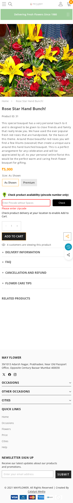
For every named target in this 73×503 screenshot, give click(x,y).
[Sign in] (60, 4)
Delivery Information (22, 252)
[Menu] (4, 4)
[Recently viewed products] (68, 246)
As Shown (10, 182)
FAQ (8, 262)
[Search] (10, 4)
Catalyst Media (36, 491)
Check (62, 203)
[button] (68, 263)
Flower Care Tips (18, 283)
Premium (29, 182)
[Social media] (68, 254)
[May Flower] (36, 4)
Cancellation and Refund (25, 273)
